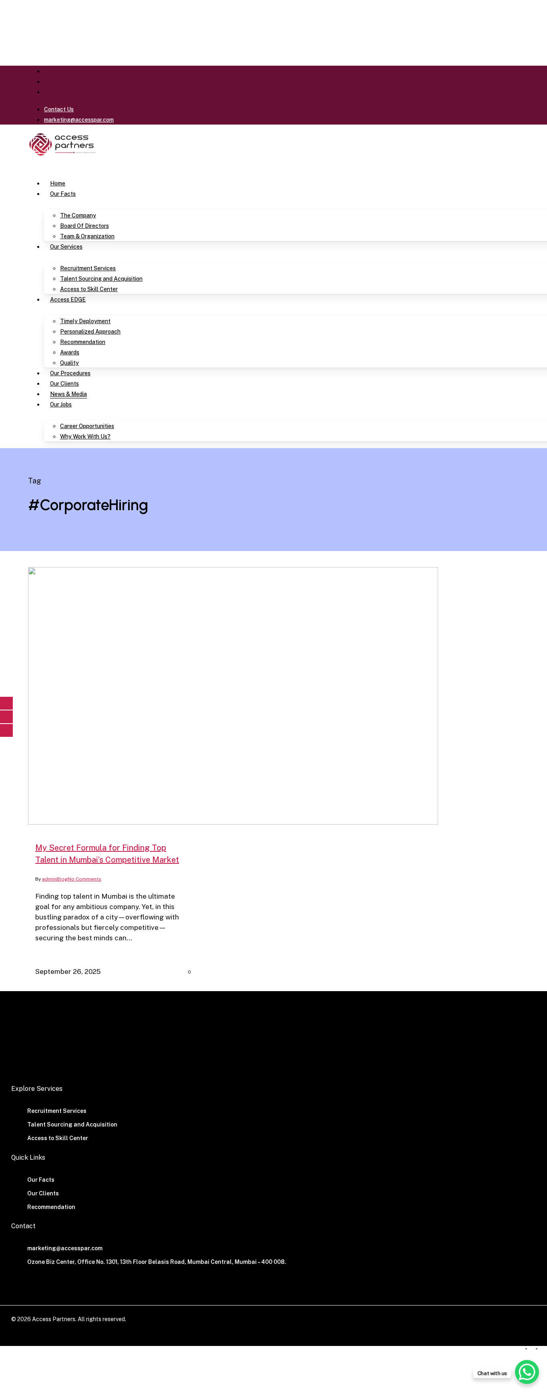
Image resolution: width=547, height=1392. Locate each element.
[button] (33, 165)
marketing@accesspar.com (65, 1248)
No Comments (84, 879)
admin (49, 879)
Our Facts (40, 1180)
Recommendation (51, 1207)
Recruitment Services (56, 1111)
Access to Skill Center (57, 1138)
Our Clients (43, 1193)
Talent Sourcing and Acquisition (72, 1124)
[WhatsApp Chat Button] (527, 1372)
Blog (62, 879)
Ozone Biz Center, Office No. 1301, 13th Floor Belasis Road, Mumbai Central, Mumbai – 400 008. (156, 1262)
